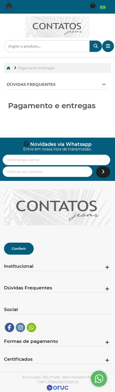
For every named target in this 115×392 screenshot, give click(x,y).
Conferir (19, 248)
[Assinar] (103, 172)
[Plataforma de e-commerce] (57, 387)
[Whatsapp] (31, 327)
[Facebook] (9, 327)
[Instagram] (20, 327)
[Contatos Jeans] (9, 7)
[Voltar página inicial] (9, 68)
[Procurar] (95, 46)
